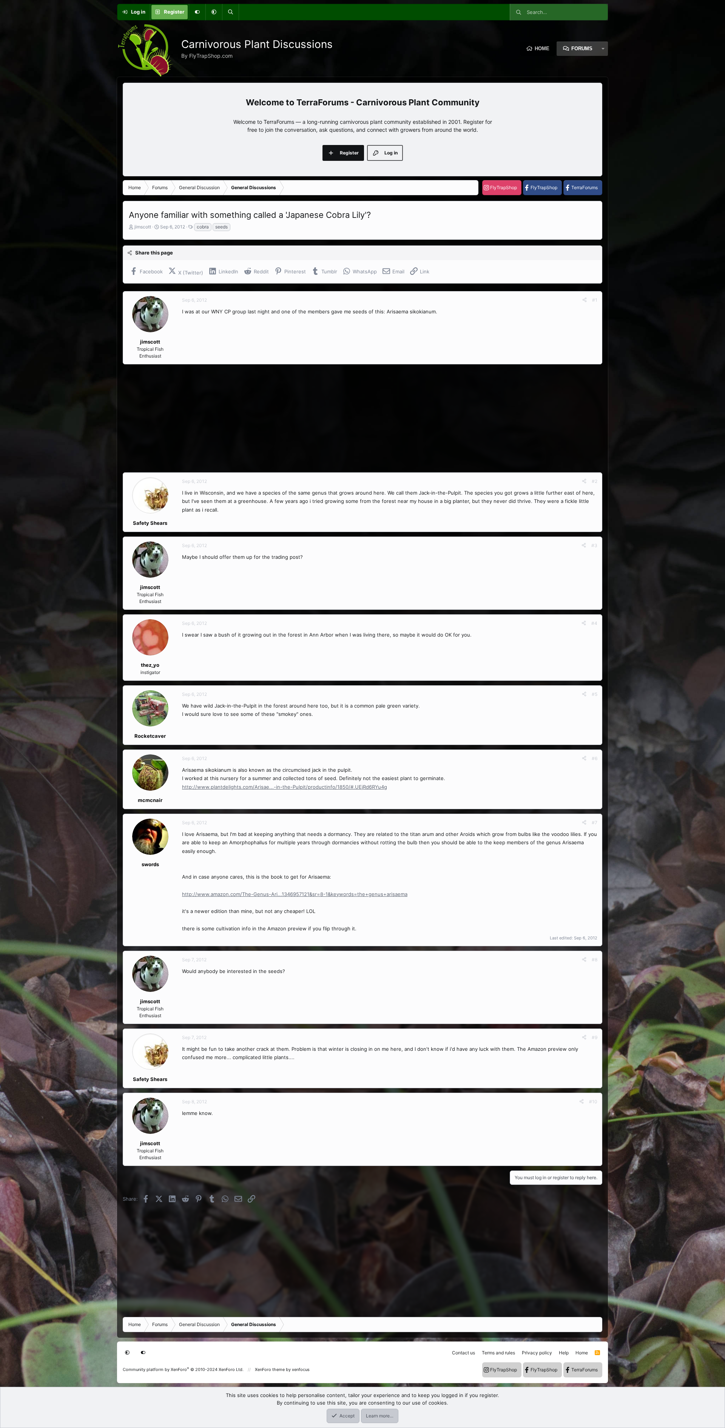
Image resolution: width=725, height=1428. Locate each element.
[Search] (230, 12)
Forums (581, 48)
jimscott (142, 227)
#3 (594, 545)
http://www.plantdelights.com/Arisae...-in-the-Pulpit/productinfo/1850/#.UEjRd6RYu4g (284, 787)
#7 (594, 822)
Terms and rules (498, 1353)
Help (564, 1353)
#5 (594, 694)
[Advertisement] (349, 418)
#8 (594, 959)
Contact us (463, 1353)
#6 (594, 758)
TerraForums (584, 187)
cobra (203, 227)
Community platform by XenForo (183, 1369)
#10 (593, 1101)
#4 (594, 623)
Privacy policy (537, 1353)
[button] (213, 12)
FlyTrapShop (503, 187)
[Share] (584, 300)
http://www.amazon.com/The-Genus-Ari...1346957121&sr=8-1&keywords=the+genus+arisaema (294, 894)
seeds (221, 227)
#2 (594, 481)
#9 (594, 1037)
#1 (594, 300)
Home (542, 48)
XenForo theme (270, 1369)
